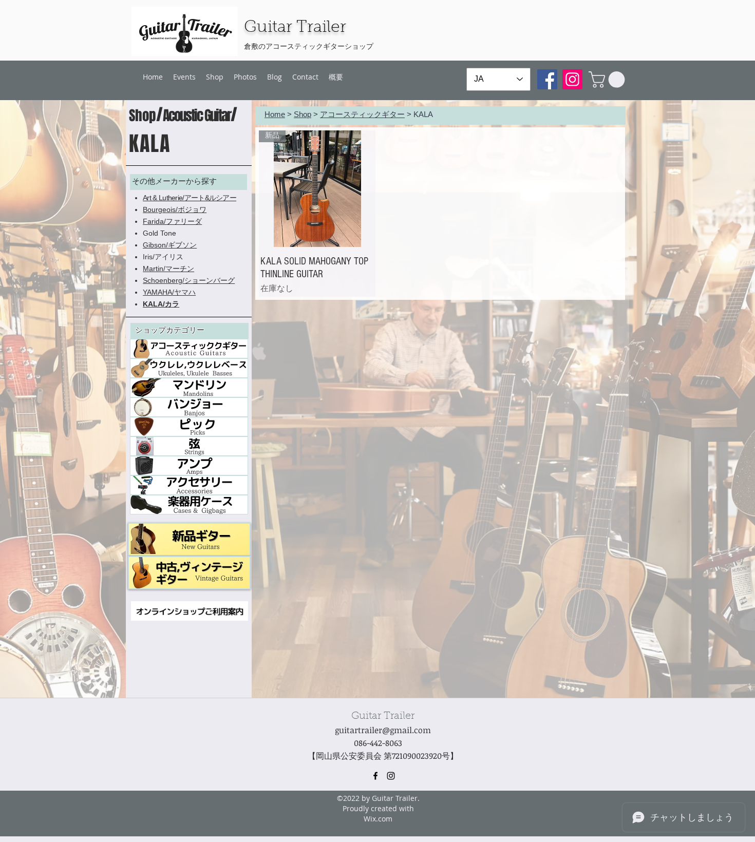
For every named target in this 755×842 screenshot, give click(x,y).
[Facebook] (547, 79)
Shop (302, 114)
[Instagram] (572, 79)
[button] (609, 79)
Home (275, 114)
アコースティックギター (362, 114)
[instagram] (391, 776)
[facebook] (375, 776)
